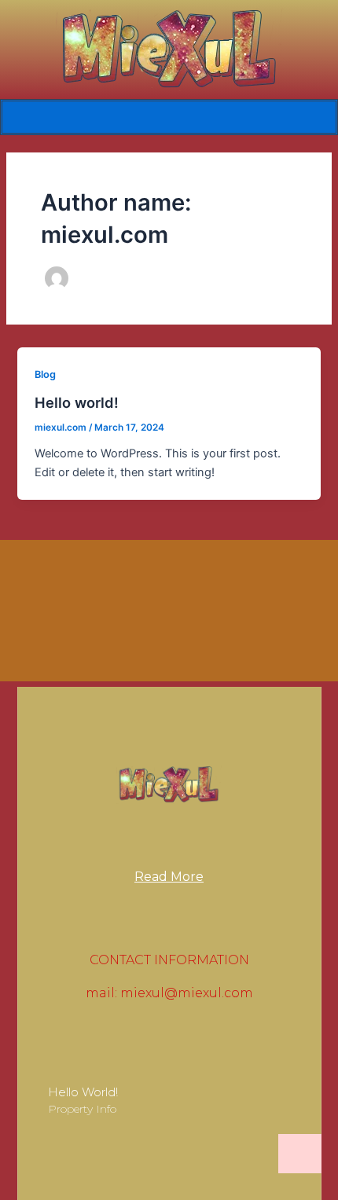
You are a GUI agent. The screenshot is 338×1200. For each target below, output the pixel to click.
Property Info (82, 1109)
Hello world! (77, 402)
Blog (45, 374)
